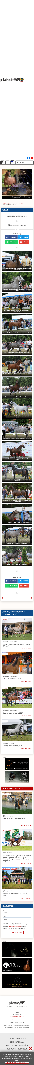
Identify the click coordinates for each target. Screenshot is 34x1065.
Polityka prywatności (17, 1045)
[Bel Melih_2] (17, 199)
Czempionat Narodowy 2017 (13, 713)
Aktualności (6, 868)
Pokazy (21, 203)
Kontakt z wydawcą (17, 1038)
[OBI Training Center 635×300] (17, 769)
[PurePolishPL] (17, 782)
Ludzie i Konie (6, 793)
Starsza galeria (10, 598)
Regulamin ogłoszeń (17, 1049)
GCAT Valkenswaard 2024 (12, 679)
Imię (4, 910)
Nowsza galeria (24, 598)
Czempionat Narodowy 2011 (13, 746)
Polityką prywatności (14, 926)
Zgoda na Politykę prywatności (12, 923)
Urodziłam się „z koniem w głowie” (15, 818)
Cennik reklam (17, 1042)
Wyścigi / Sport (7, 830)
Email (5, 916)
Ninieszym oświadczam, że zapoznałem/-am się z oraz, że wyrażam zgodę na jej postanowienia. (16, 926)
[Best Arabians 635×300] (17, 972)
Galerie (15, 203)
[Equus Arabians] (17, 987)
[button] (7, 162)
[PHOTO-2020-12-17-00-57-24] (17, 956)
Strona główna (6, 203)
